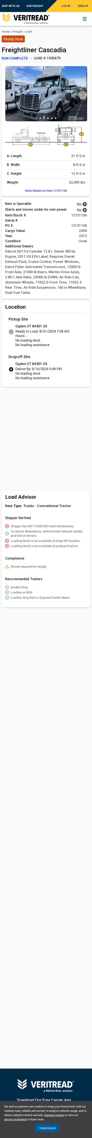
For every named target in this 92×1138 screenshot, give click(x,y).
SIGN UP (83, 6)
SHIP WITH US (10, 6)
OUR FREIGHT (34, 6)
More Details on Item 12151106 (46, 191)
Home (6, 31)
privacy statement (15, 1119)
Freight (18, 31)
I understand (47, 1128)
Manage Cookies (54, 1115)
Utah (29, 31)
